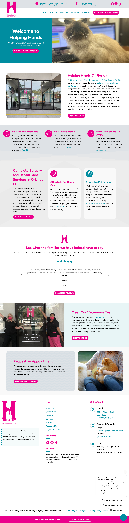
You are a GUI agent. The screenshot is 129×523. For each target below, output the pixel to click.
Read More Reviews (64, 293)
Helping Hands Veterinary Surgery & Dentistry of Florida (95, 80)
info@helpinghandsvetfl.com (91, 5)
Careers (49, 415)
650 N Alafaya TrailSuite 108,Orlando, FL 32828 (105, 415)
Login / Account (53, 429)
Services (64, 13)
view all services (23, 217)
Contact (88, 13)
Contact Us (51, 412)
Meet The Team (80, 338)
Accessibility (51, 426)
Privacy (49, 422)
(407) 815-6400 (86, 3)
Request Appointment (106, 13)
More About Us (76, 116)
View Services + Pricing (25, 51)
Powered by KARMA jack (76, 511)
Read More (27, 150)
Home (45, 13)
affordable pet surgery (96, 203)
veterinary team (100, 317)
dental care (60, 206)
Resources (76, 13)
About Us (52, 13)
